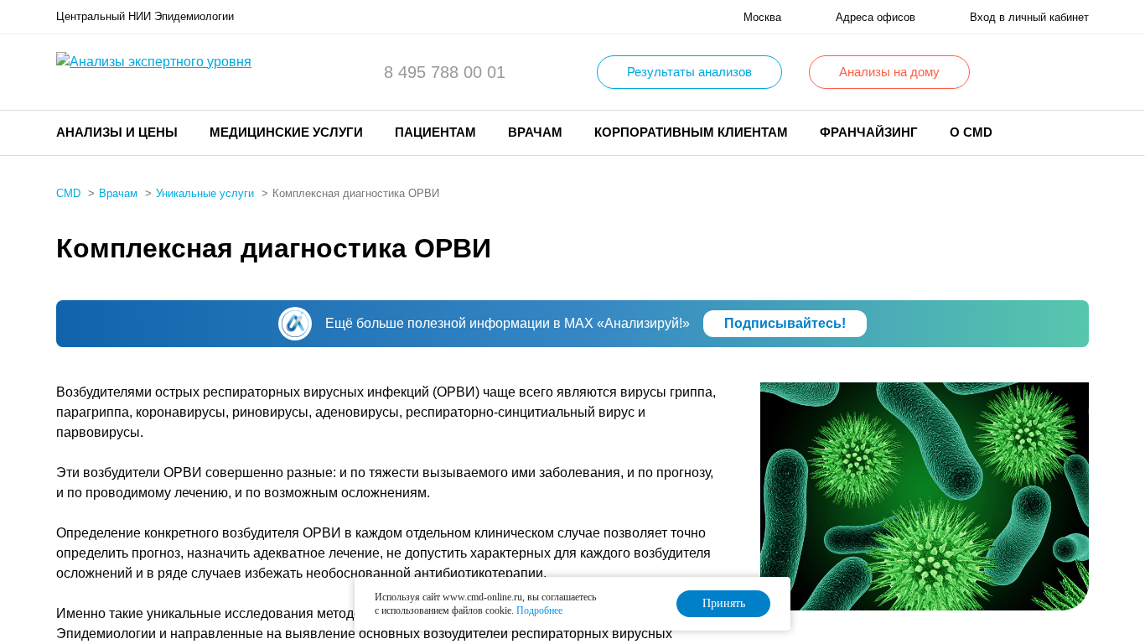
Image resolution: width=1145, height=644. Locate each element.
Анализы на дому (889, 72)
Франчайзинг (869, 132)
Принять (723, 603)
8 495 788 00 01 (444, 72)
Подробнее (539, 610)
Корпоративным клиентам (691, 132)
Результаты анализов (689, 72)
